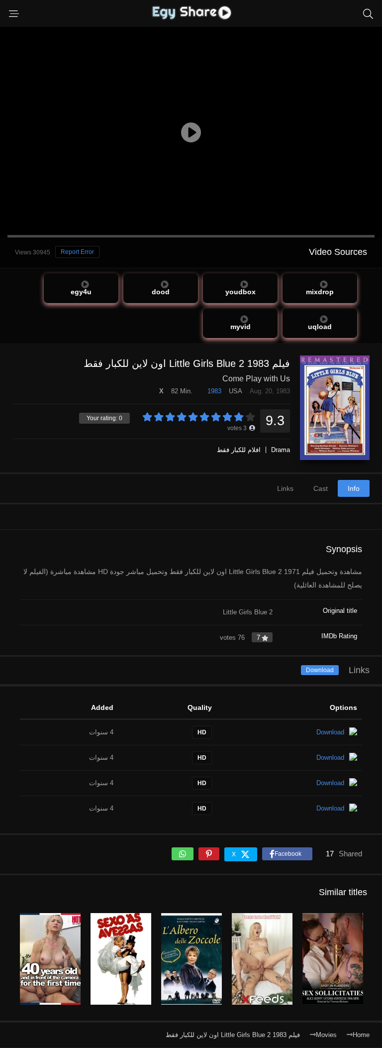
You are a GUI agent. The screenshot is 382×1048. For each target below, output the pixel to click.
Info (354, 488)
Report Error (77, 251)
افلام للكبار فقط (239, 450)
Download (320, 670)
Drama (280, 450)
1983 (214, 391)
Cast (320, 488)
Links (285, 488)
